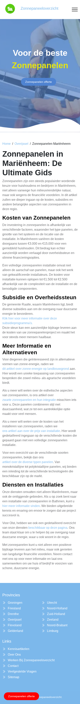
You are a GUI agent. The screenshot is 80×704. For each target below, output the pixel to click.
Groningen (14, 602)
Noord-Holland (56, 608)
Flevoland (14, 625)
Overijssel (21, 143)
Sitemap (13, 677)
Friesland (14, 608)
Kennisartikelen (18, 649)
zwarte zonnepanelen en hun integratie (29, 399)
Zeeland (52, 619)
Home (6, 143)
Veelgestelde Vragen (22, 671)
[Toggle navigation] (75, 9)
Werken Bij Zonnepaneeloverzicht (31, 660)
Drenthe (13, 614)
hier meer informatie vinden (21, 506)
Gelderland (15, 630)
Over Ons (14, 654)
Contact (12, 665)
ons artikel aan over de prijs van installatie (31, 431)
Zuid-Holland (55, 614)
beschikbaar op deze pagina (47, 527)
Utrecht (51, 602)
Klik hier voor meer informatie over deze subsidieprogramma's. (29, 321)
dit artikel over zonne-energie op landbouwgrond (35, 368)
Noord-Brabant (56, 625)
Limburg (52, 630)
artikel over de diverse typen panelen (27, 462)
